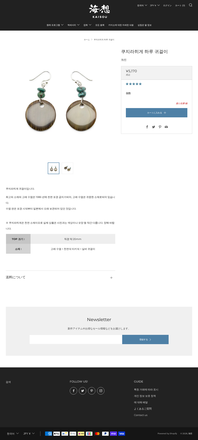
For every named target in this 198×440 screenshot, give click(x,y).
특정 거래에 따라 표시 (146, 389)
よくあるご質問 (143, 408)
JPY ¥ (153, 5)
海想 (123, 60)
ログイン (167, 5)
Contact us (140, 415)
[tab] (53, 168)
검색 (8, 381)
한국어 (140, 5)
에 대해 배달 (141, 402)
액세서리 (71, 25)
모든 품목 (99, 25)
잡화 (86, 25)
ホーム (87, 40)
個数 (128, 93)
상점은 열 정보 (145, 25)
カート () (180, 5)
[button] (134, 83)
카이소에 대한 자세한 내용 (121, 25)
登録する (143, 339)
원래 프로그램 (53, 25)
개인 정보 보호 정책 (145, 395)
